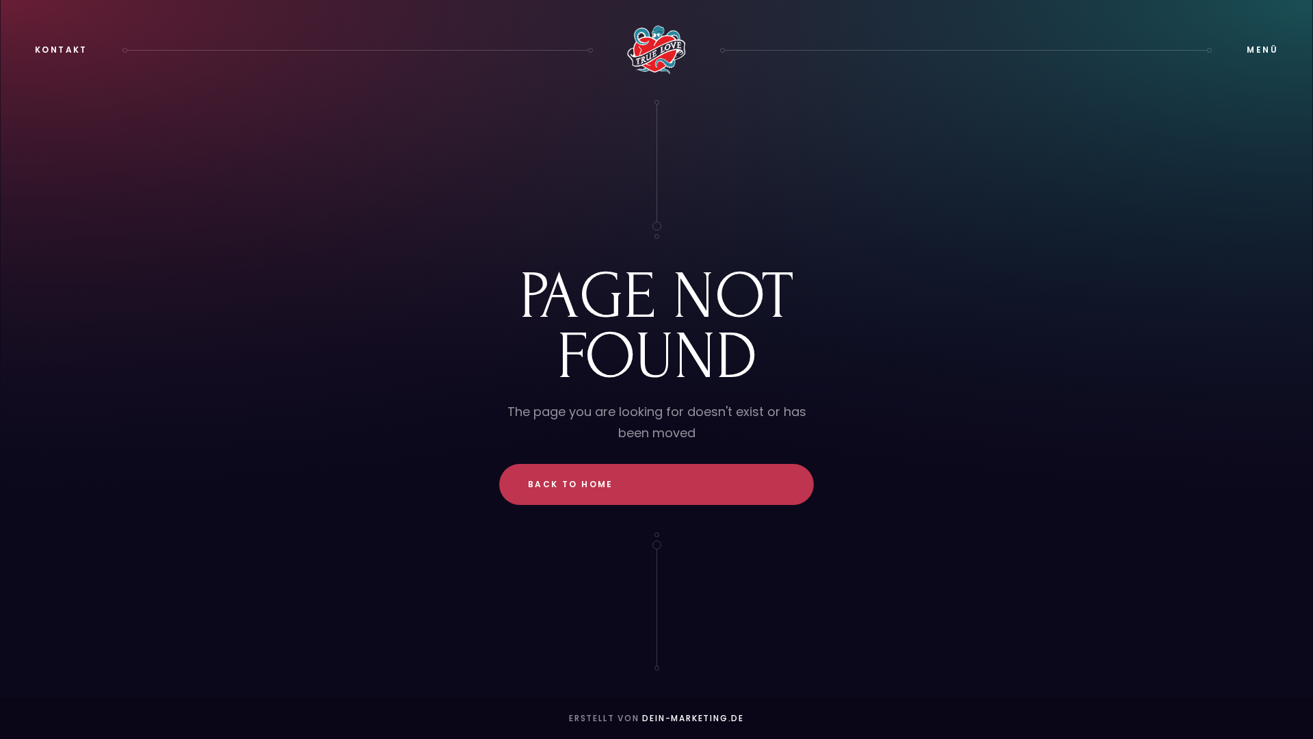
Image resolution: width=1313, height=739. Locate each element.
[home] (656, 50)
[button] (1262, 50)
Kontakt (61, 49)
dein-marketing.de (693, 718)
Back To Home (570, 484)
